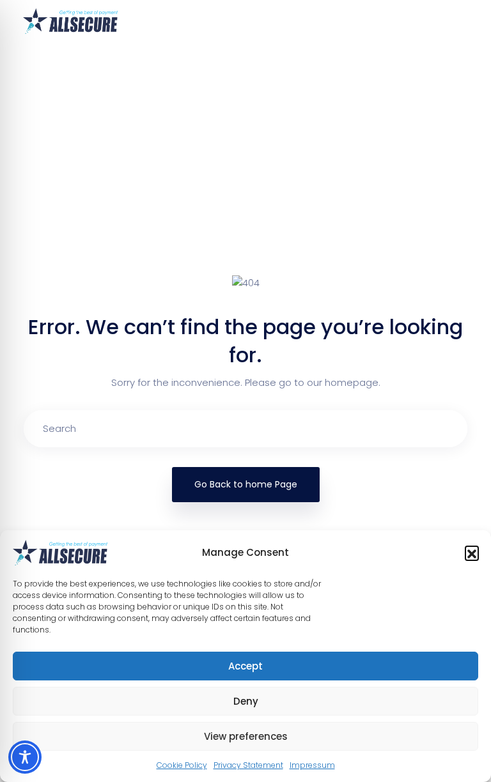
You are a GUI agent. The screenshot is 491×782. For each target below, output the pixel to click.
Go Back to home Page (245, 484)
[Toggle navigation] (460, 21)
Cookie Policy (182, 765)
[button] (471, 552)
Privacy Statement (248, 765)
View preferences (246, 736)
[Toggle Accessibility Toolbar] (25, 757)
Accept (245, 666)
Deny (245, 701)
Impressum (312, 765)
